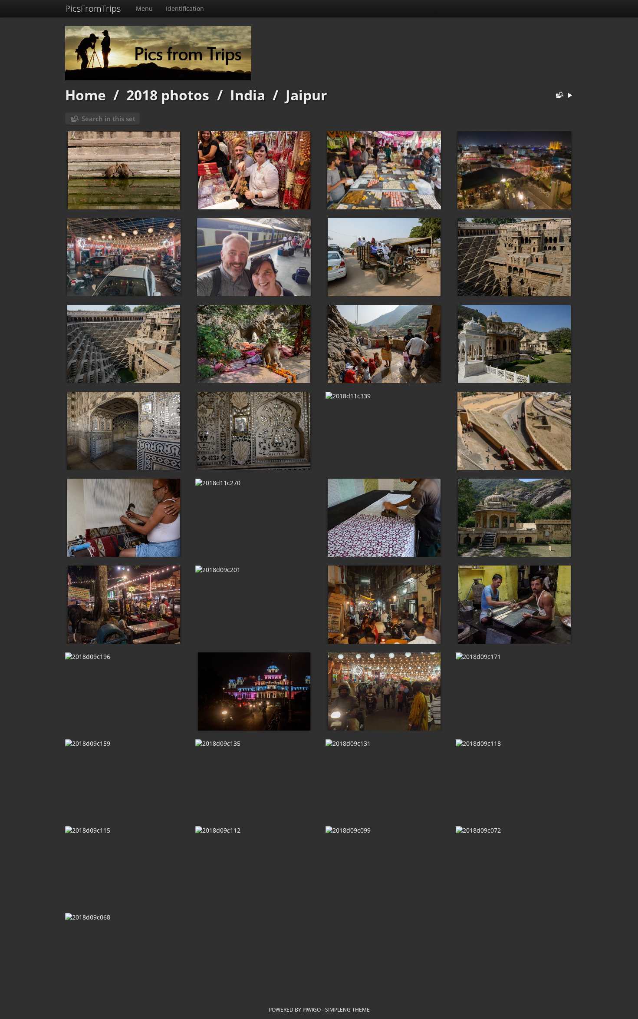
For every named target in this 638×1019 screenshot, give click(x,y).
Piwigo (312, 1009)
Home (85, 95)
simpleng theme (347, 1009)
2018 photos (167, 95)
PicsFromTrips (93, 8)
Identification (185, 8)
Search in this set (108, 118)
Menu (144, 8)
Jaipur (306, 95)
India (247, 95)
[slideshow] (570, 96)
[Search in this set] (558, 96)
